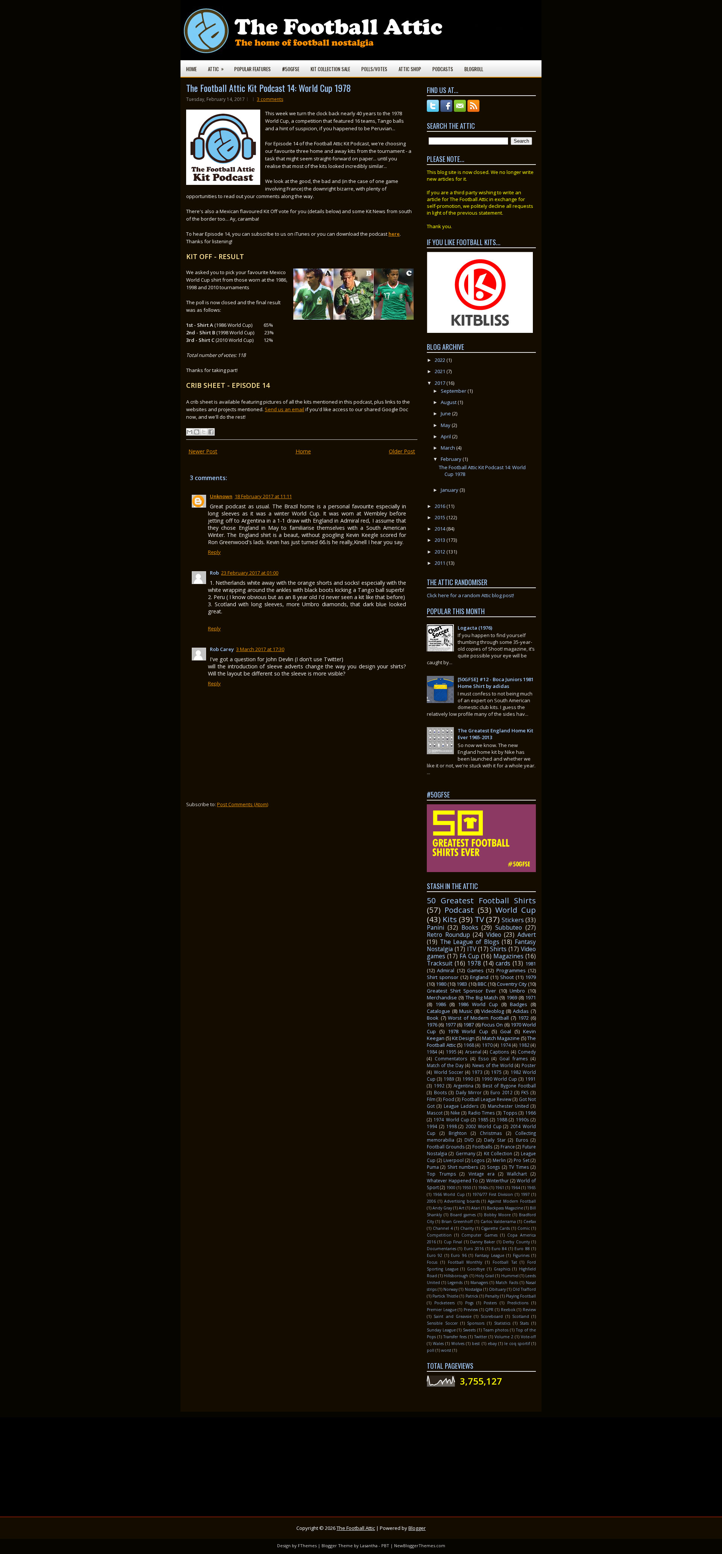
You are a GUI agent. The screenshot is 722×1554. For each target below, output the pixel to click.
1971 (530, 997)
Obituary (497, 1289)
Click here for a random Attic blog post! (470, 595)
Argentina (463, 1086)
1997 (525, 1194)
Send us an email (284, 409)
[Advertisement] (400, 1462)
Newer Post (202, 451)
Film (431, 1099)
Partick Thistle (445, 1296)
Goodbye (476, 1269)
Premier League (442, 1309)
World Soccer (449, 1072)
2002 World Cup (484, 1126)
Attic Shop (410, 69)
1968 (469, 1045)
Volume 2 (503, 1336)
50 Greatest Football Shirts (481, 900)
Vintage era (482, 1174)
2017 (440, 383)
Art (461, 1208)
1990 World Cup (499, 1079)
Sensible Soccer (442, 1323)
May (446, 425)
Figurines (521, 1255)
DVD (469, 1140)
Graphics (502, 1269)
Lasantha (369, 1545)
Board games (463, 1214)
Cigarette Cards (495, 1228)
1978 (474, 963)
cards (503, 963)
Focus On (492, 1024)
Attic (216, 69)
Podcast (459, 909)
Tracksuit (439, 963)
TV (479, 919)
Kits (450, 919)
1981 (530, 963)
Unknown (221, 496)
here (394, 233)
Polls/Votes (374, 69)
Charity (467, 1228)
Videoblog (492, 1011)
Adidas (521, 1011)
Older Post (402, 451)
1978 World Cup (468, 1031)
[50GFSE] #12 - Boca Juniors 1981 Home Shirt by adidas (496, 682)
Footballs (482, 1147)
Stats (524, 1323)
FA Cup (469, 956)
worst (446, 1350)
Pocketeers (444, 1302)
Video (493, 934)
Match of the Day (445, 1065)
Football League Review (486, 1099)
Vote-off (528, 1336)
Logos (478, 1160)
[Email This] (189, 432)
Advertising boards (462, 1201)
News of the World (492, 1065)
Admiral (445, 970)
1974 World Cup (451, 1119)
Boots (440, 1092)
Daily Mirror (469, 1092)
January (450, 489)
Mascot (435, 1113)
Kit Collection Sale (330, 69)
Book (432, 1017)
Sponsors (475, 1323)
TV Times (519, 1167)
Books (469, 927)
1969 (512, 997)
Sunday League (441, 1330)
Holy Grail (484, 1275)
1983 (462, 984)
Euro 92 (434, 1255)
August (449, 402)
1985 (483, 1119)
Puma (433, 1167)
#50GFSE (290, 69)
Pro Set (521, 1160)
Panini (435, 927)
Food (448, 1099)
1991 (530, 1079)
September (454, 390)
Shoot (507, 977)
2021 (440, 371)
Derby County (516, 1241)
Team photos (496, 1330)
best (476, 1343)
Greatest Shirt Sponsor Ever (461, 990)
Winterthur (497, 1180)
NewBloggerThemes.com (419, 1545)
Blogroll (473, 69)
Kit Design (463, 1038)
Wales (438, 1343)
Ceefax (529, 1221)
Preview (471, 1309)
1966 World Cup (448, 1194)
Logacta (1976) (475, 627)
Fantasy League (489, 1255)
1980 (441, 984)
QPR (489, 1309)
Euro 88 (521, 1248)
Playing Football (521, 1296)
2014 (440, 528)
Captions (499, 1052)
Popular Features (252, 69)
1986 (440, 1004)
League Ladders (461, 1106)
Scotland (520, 1316)
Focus (432, 1262)
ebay (492, 1343)
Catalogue (438, 1011)
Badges (518, 1004)
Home (191, 69)
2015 (440, 517)
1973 (477, 1072)
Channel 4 (443, 1228)
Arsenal (473, 1052)
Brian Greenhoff (457, 1221)
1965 (531, 1187)
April (446, 436)
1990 (468, 1079)
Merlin (499, 1160)
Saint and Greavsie (453, 1316)
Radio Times (481, 1113)
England (479, 977)
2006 (431, 1201)
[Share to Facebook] (211, 432)
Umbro (517, 990)
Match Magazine (501, 1038)
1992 (439, 1086)
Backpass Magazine (505, 1208)
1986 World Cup (478, 1004)
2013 (440, 540)
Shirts (498, 949)
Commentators (451, 1058)
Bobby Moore (497, 1214)
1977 (450, 1024)
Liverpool (453, 1160)
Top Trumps (441, 1174)
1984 (432, 1052)
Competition (439, 1235)
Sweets (469, 1330)
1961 (499, 1187)
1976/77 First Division (492, 1194)
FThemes (307, 1545)
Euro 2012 (501, 1092)
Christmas (491, 1133)
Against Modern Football (512, 1201)
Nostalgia (473, 1289)
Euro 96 (458, 1255)
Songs (493, 1167)
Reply (214, 552)
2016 (440, 506)
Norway (450, 1289)
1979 (530, 977)
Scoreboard (492, 1316)
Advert (526, 934)
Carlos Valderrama (498, 1221)
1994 (432, 1126)
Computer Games (479, 1235)
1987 (468, 1024)
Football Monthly (465, 1262)
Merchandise (442, 997)
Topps (510, 1113)
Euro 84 (499, 1248)
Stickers (513, 920)
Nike (455, 1113)
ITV (471, 949)
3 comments (270, 99)
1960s (483, 1187)
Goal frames (513, 1058)
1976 (432, 1024)
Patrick (472, 1296)
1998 (451, 1126)
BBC (482, 984)
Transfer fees (455, 1336)
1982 (524, 1045)
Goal (505, 1031)
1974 (506, 1045)
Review (529, 1309)
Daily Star (495, 1140)
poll (430, 1350)
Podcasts (442, 69)
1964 (515, 1187)
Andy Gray (442, 1208)
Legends (455, 1282)
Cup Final (453, 1241)
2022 (440, 360)
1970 (487, 1045)
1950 (466, 1187)
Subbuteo (508, 927)
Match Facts (507, 1282)
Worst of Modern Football (478, 1017)
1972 (523, 1017)
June (446, 413)
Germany (465, 1153)
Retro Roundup (448, 934)
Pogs (469, 1302)
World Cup (515, 909)
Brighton (458, 1133)
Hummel (510, 1275)
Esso (483, 1058)
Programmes (511, 970)
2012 (440, 551)
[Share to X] (204, 432)
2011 (440, 563)
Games (475, 970)
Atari (475, 1208)
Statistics (502, 1323)
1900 (450, 1187)
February (452, 459)
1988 (502, 1119)
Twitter (480, 1336)
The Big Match (482, 997)
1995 (451, 1052)
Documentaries (441, 1248)
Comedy (527, 1052)
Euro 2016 (474, 1248)
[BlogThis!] (196, 432)
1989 (449, 1079)
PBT (385, 1545)
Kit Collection (498, 1153)
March (448, 447)
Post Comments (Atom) (242, 804)
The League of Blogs (469, 942)
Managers (479, 1282)
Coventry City (512, 984)
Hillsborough (456, 1275)
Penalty (492, 1296)
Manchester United (508, 1106)
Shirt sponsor (442, 977)
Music (465, 1011)
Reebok (508, 1309)
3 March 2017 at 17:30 (260, 649)
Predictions (517, 1302)
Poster (529, 1065)
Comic (523, 1228)
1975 (496, 1072)
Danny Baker (482, 1241)
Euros (522, 1140)
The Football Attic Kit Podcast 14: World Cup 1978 (268, 87)
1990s (522, 1119)
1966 (530, 1113)
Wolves (457, 1343)
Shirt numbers (462, 1167)
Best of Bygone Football (509, 1086)
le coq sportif (517, 1343)
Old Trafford (524, 1289)
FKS (525, 1092)
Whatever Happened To (452, 1180)
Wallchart (517, 1174)
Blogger (417, 1528)
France (508, 1147)
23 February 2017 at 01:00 (249, 572)
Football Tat (505, 1262)
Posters (490, 1302)
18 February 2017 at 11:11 (263, 496)
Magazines (508, 956)
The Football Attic (356, 1528)
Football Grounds (446, 1147)
